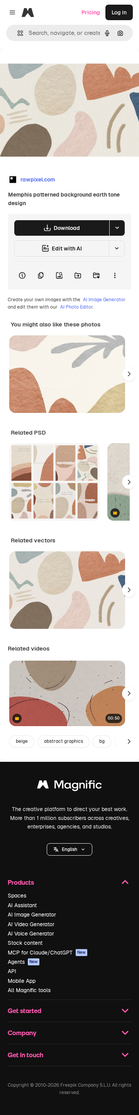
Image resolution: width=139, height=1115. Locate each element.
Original (49, 66)
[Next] (129, 374)
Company (22, 1033)
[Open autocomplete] (17, 33)
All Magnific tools (29, 990)
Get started (24, 1010)
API (12, 971)
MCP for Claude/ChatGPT (47, 952)
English (69, 849)
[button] (69, 849)
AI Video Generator (31, 924)
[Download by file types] (117, 228)
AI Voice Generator (31, 933)
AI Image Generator (104, 300)
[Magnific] (69, 786)
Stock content (25, 942)
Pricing (90, 12)
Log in (119, 12)
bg (102, 741)
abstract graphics (63, 741)
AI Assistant (22, 905)
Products (21, 882)
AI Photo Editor (76, 307)
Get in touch (25, 1055)
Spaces (17, 895)
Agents (23, 961)
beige (22, 741)
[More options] (114, 275)
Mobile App (22, 980)
